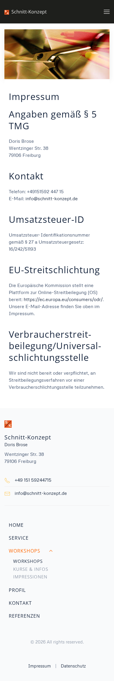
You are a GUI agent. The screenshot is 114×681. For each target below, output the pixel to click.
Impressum (39, 665)
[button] (107, 11)
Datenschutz (73, 665)
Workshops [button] (24, 551)
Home (16, 525)
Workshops (28, 561)
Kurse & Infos (30, 569)
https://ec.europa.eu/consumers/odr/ (63, 299)
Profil (17, 590)
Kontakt (20, 603)
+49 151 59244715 (33, 480)
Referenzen (24, 616)
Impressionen (30, 577)
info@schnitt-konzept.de (51, 198)
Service (19, 538)
